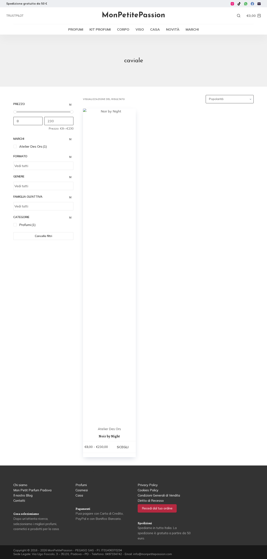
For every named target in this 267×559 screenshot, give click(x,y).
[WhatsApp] (245, 3)
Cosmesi (82, 490)
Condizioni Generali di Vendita (159, 495)
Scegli (122, 447)
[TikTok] (239, 3)
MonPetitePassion (133, 15)
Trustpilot (15, 15)
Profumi (75, 29)
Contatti (19, 501)
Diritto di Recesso (151, 501)
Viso (140, 29)
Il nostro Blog (23, 495)
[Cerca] (238, 15)
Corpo (123, 29)
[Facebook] (252, 3)
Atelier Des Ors (109, 429)
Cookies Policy (148, 490)
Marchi (192, 29)
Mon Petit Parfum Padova (32, 490)
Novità (172, 29)
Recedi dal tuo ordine (157, 508)
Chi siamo (20, 485)
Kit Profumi (100, 29)
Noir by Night (109, 436)
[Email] (259, 3)
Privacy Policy (148, 485)
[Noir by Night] (109, 265)
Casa (155, 29)
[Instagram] (232, 3)
